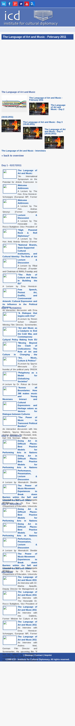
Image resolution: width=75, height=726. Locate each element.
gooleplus (15, 4)
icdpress (32, 4)
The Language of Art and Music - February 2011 (45, 99)
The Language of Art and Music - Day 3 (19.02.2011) (42, 123)
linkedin (3, 4)
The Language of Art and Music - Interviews (24, 151)
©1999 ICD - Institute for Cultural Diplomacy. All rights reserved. (37, 659)
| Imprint (47, 655)
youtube (26, 4)
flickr (38, 4)
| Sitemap (28, 655)
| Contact (38, 655)
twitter (21, 4)
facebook (9, 4)
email (55, 4)
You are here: (37, 29)
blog (44, 4)
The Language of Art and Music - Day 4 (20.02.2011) (55, 131)
